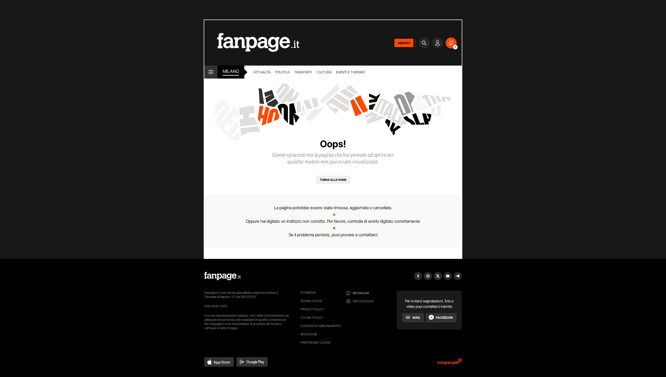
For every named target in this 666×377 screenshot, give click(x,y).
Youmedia (308, 293)
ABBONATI (404, 42)
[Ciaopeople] (449, 363)
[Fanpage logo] (251, 43)
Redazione (308, 334)
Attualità (262, 72)
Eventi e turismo (350, 72)
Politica (282, 72)
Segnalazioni (311, 301)
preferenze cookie (315, 342)
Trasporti (303, 72)
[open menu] (210, 72)
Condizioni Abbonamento (320, 326)
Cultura (324, 72)
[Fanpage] (222, 276)
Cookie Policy (311, 318)
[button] (219, 362)
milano (231, 71)
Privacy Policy (312, 309)
